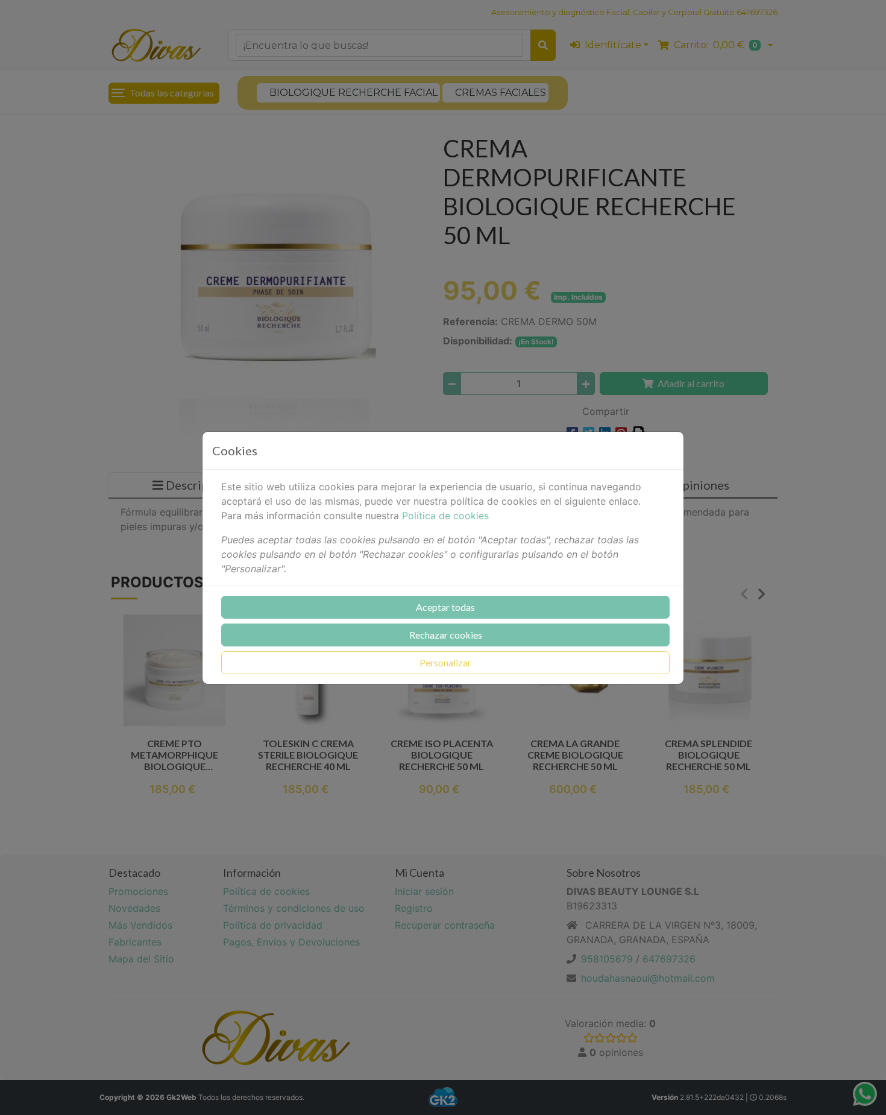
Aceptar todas (445, 607)
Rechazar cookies (445, 634)
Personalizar (445, 662)
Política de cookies (445, 516)
